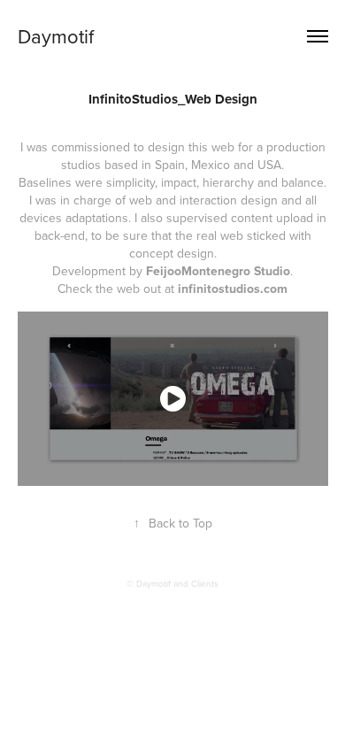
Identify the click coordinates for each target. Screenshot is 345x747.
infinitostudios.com (233, 288)
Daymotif (56, 36)
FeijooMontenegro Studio (218, 271)
